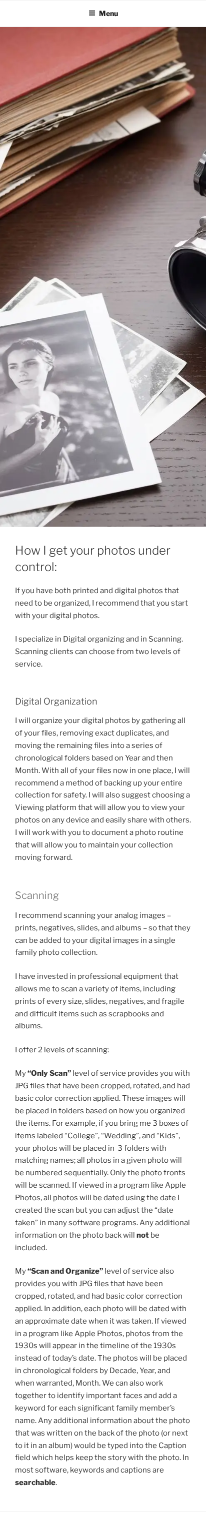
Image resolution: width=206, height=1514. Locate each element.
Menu (108, 13)
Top (195, 1500)
